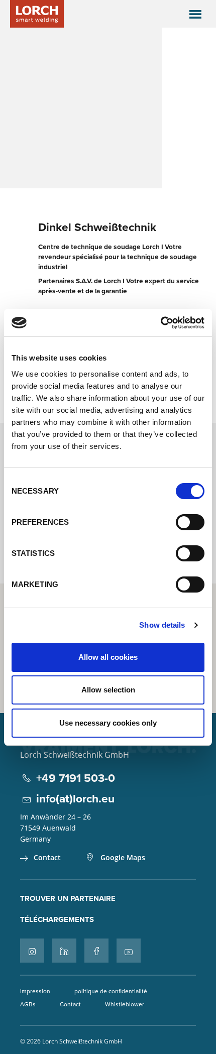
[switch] (190, 522)
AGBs (28, 1004)
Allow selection (108, 689)
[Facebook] (96, 951)
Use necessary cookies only (108, 723)
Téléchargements (57, 919)
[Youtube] (129, 951)
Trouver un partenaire (68, 898)
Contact (47, 857)
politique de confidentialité (110, 991)
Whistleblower (124, 1004)
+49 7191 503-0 (75, 777)
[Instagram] (32, 951)
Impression (35, 991)
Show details (162, 625)
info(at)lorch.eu (75, 798)
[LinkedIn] (64, 951)
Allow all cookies (108, 657)
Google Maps (122, 857)
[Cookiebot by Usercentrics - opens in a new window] (160, 322)
